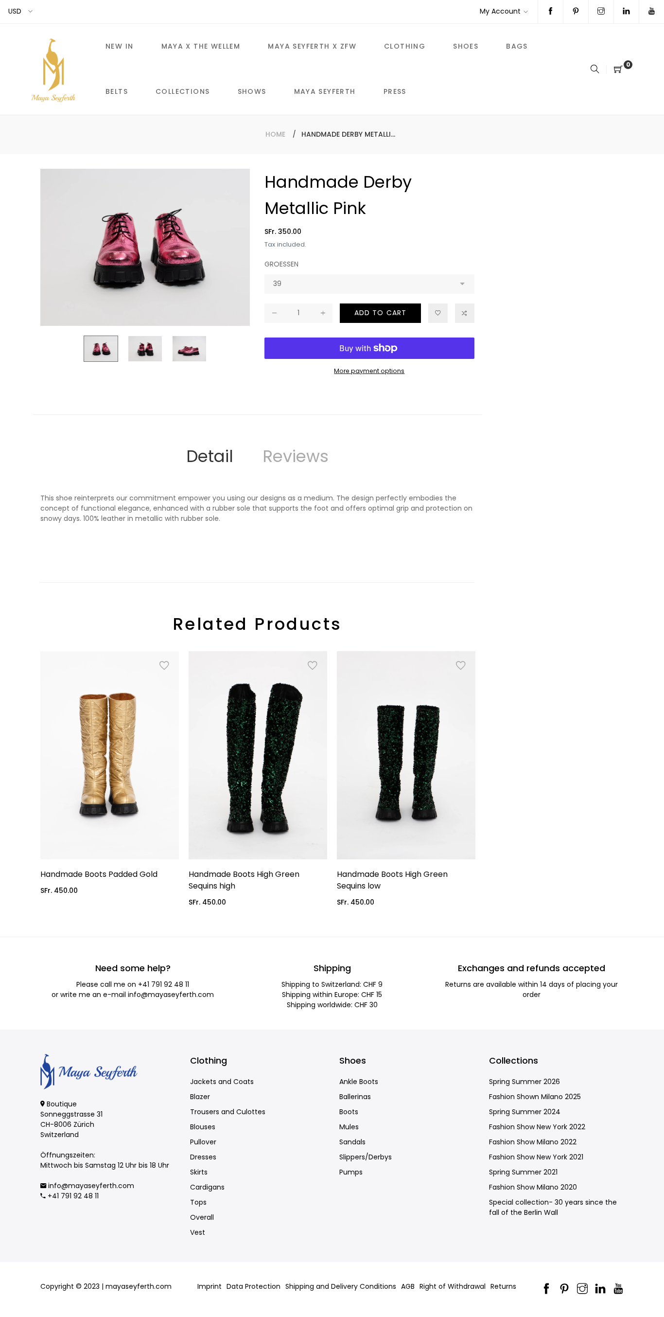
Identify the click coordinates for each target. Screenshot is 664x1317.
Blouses (202, 1127)
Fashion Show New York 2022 (537, 1127)
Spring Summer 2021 (523, 1172)
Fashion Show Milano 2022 (533, 1142)
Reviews (295, 456)
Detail (209, 456)
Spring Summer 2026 (524, 1081)
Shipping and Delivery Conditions (340, 1286)
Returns (503, 1286)
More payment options (369, 371)
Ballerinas (355, 1097)
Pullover (203, 1142)
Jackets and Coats (222, 1081)
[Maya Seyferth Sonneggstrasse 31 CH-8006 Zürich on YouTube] (651, 11)
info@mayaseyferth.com (171, 994)
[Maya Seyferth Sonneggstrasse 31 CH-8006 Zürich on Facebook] (550, 11)
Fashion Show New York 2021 (536, 1157)
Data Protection (253, 1286)
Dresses (203, 1157)
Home (275, 134)
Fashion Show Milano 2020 (533, 1187)
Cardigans (207, 1187)
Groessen (281, 264)
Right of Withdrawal (452, 1286)
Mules (349, 1127)
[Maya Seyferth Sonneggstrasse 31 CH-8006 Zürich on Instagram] (601, 11)
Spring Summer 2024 (524, 1112)
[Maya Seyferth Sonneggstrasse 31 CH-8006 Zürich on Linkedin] (626, 11)
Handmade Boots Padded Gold (98, 874)
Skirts (199, 1172)
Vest (197, 1232)
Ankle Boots (358, 1081)
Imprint (209, 1286)
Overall (202, 1217)
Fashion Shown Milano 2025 (535, 1097)
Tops (198, 1202)
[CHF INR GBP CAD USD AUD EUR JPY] (21, 11)
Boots (348, 1112)
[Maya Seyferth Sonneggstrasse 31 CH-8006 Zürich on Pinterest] (575, 11)
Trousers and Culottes (227, 1112)
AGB (408, 1286)
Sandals (352, 1142)
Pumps (351, 1172)
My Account (500, 11)
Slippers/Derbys (365, 1157)
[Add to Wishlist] (438, 313)
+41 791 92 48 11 (163, 984)
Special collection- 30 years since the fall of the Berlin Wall (553, 1207)
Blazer (200, 1097)
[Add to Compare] (464, 313)
